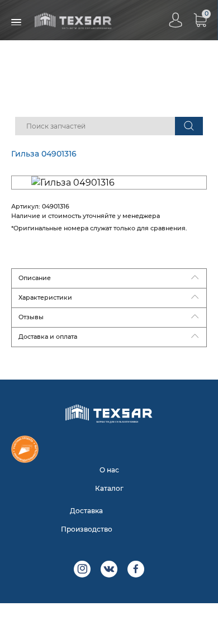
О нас (109, 470)
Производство (86, 529)
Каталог (109, 488)
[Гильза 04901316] (109, 182)
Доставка (86, 510)
